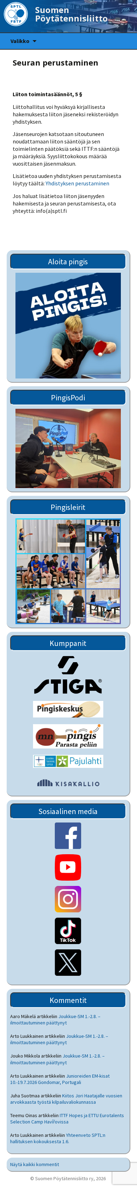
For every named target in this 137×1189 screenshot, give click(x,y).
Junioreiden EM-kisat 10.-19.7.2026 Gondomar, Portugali (60, 1079)
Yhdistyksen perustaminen (77, 183)
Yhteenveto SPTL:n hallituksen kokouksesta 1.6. (57, 1138)
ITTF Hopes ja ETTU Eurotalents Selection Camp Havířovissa (67, 1118)
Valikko (20, 40)
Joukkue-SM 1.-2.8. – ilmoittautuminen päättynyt (55, 1019)
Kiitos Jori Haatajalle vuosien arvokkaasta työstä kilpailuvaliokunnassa (66, 1098)
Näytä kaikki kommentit (34, 1164)
